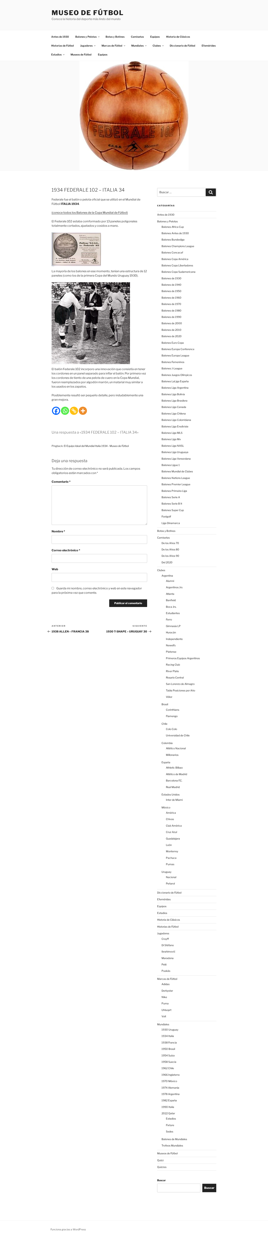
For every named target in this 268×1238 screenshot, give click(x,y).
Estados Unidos (171, 794)
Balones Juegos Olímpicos (177, 374)
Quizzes (161, 1166)
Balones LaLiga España (175, 381)
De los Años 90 (170, 555)
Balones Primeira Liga (174, 490)
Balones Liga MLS (172, 432)
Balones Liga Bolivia (173, 394)
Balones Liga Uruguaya (175, 452)
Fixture (170, 1125)
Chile (164, 723)
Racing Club (173, 664)
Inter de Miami (174, 799)
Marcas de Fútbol (112, 45)
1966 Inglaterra (171, 1074)
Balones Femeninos (173, 362)
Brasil (165, 704)
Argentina (167, 575)
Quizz (160, 1160)
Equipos (155, 36)
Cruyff (165, 938)
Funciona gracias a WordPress (68, 1229)
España (166, 762)
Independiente (174, 638)
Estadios (56, 54)
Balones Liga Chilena (174, 413)
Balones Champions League (178, 246)
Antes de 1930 (60, 36)
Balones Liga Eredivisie (175, 426)
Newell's (171, 645)
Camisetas (137, 36)
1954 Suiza (168, 1055)
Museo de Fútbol (88, 13)
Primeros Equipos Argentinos (183, 658)
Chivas (170, 819)
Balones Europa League (175, 355)
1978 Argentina (171, 1094)
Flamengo (172, 716)
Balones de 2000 (172, 323)
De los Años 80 (170, 549)
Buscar (161, 1180)
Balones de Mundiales (174, 1139)
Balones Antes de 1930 (175, 233)
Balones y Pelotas (86, 36)
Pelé (164, 964)
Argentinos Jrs (174, 587)
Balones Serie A (171, 497)
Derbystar (167, 990)
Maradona (168, 958)
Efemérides (209, 45)
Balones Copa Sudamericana (178, 271)
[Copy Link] (74, 411)
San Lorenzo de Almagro (180, 683)
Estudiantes (173, 613)
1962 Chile (168, 1068)
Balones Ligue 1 (171, 465)
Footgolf (166, 516)
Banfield (171, 600)
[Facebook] (56, 411)
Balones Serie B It (172, 503)
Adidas (166, 984)
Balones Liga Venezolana (176, 458)
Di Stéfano (168, 945)
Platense (171, 651)
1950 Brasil (168, 1048)
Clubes (157, 45)
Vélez (169, 696)
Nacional (171, 877)
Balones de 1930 (171, 278)
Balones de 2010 (171, 329)
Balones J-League (172, 368)
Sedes (169, 1131)
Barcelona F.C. (174, 780)
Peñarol (170, 883)
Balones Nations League (176, 477)
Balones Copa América (175, 259)
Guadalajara (173, 838)
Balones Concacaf (172, 252)
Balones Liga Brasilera (174, 400)
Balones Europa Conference (178, 349)
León (169, 844)
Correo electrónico (66, 550)
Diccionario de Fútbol (182, 45)
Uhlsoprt (166, 1009)
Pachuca (171, 857)
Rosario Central (175, 677)
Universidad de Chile (178, 735)
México (166, 807)
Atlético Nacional (176, 748)
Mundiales (137, 45)
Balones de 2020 (172, 336)
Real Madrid (173, 787)
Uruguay (166, 871)
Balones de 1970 (171, 303)
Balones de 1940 (171, 284)
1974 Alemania (170, 1087)
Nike (164, 997)
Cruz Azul (171, 832)
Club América (174, 825)
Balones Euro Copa (173, 342)
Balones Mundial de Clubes (177, 471)
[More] (83, 411)
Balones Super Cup (173, 510)
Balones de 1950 (171, 291)
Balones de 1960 (171, 297)
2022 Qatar (168, 1113)
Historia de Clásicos (178, 36)
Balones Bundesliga (173, 239)
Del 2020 (167, 562)
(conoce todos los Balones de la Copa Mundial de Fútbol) (90, 212)
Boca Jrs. (171, 606)
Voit (164, 1016)
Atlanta (170, 593)
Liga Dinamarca (171, 523)
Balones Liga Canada (174, 406)
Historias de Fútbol (62, 45)
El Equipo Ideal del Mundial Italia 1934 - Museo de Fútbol (96, 445)
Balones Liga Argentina (175, 387)
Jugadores (86, 45)
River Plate (172, 671)
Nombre (58, 531)
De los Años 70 (170, 543)
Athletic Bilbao (174, 767)
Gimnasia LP (173, 626)
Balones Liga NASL (173, 445)
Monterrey (172, 851)
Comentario (61, 481)
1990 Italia (168, 1106)
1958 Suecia (169, 1061)
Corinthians (172, 709)
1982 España (169, 1100)
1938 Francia (169, 1042)
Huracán (171, 632)
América (171, 812)
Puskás (166, 970)
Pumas (170, 864)
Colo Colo (171, 729)
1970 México (169, 1081)
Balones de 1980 (171, 310)
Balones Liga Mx (171, 439)
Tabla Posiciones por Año (180, 690)
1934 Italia (168, 1035)
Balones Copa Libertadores (177, 265)
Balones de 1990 (171, 316)
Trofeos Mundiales (172, 1145)
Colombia (167, 743)
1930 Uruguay (170, 1029)
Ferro (169, 619)
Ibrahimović (168, 951)
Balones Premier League (176, 484)
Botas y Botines (115, 36)
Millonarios (172, 754)
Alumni (170, 580)
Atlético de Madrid (176, 774)
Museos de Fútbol (81, 54)
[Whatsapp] (65, 411)
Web (55, 569)
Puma (165, 1003)
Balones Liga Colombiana (176, 419)
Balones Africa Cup (173, 226)
